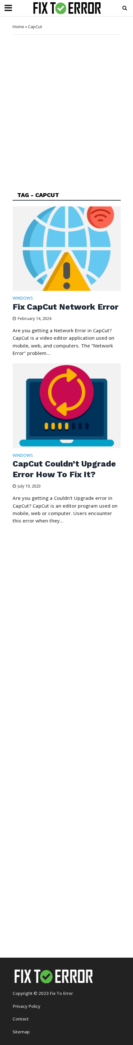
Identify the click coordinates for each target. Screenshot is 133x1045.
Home (18, 26)
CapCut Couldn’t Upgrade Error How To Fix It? (64, 469)
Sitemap (21, 1032)
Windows (23, 298)
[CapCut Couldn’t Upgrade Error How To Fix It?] (67, 405)
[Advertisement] (66, 107)
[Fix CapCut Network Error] (67, 248)
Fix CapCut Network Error (65, 307)
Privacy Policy (26, 1006)
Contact (21, 1019)
